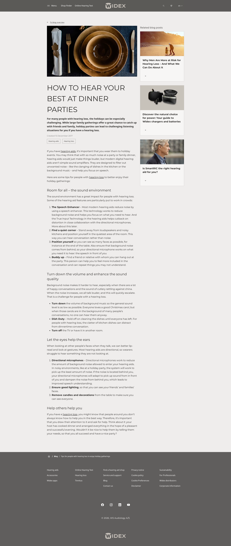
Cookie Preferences (140, 480)
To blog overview (57, 22)
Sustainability (166, 470)
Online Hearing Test (84, 5)
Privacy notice (137, 470)
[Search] (163, 5)
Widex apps (52, 480)
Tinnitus (78, 480)
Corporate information (170, 486)
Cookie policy (137, 475)
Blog (105, 480)
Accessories (52, 475)
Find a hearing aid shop (114, 470)
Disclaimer (136, 486)
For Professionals (167, 475)
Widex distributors (168, 480)
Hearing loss (69, 141)
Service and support (112, 475)
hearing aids (68, 151)
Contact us (108, 486)
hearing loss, (70, 414)
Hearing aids (53, 141)
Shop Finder (66, 5)
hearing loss (96, 177)
